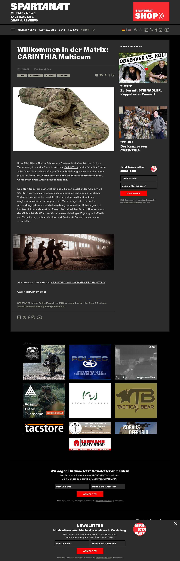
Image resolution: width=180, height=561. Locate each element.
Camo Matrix (35, 75)
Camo (22, 75)
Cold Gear (63, 75)
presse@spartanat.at (54, 306)
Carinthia (50, 75)
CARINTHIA (71, 167)
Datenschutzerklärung (104, 557)
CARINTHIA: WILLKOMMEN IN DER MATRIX (78, 282)
